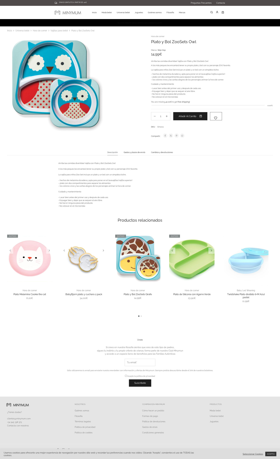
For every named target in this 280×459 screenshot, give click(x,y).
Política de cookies (83, 432)
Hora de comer (40, 30)
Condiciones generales (153, 432)
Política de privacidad (85, 427)
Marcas (182, 12)
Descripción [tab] (112, 152)
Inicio (94, 12)
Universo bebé (22, 30)
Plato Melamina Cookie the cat (29, 294)
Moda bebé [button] (107, 12)
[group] (29, 259)
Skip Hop (162, 50)
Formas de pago (150, 416)
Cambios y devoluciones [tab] (162, 152)
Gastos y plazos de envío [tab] (134, 152)
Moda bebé (215, 410)
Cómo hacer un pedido (153, 410)
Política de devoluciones (153, 421)
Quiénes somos (155, 12)
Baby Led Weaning (246, 290)
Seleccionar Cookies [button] (253, 454)
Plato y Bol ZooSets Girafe (138, 294)
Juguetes (214, 421)
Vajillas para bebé (59, 30)
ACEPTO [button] (271, 454)
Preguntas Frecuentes (201, 3)
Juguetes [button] (139, 12)
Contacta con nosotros (18, 425)
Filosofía (170, 12)
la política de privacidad (144, 376)
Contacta (220, 3)
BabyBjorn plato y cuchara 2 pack (83, 294)
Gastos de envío (149, 427)
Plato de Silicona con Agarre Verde (192, 294)
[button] (10, 251)
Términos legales (83, 421)
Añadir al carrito (188, 116)
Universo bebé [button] (123, 12)
